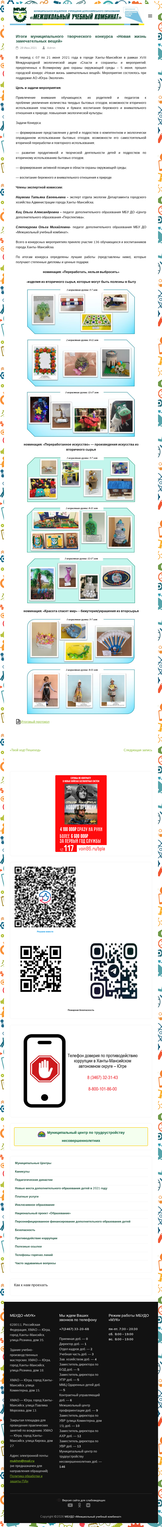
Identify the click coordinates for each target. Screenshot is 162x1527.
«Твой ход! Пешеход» (25, 750)
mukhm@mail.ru (22, 1461)
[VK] (88, 1506)
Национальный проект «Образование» (43, 1213)
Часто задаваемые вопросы (35, 1263)
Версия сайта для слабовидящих (83, 1500)
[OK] (79, 1506)
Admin (51, 48)
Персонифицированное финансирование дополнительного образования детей (72, 1221)
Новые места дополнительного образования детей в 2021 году (61, 1188)
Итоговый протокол (35, 722)
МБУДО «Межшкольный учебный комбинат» (93, 1516)
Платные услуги (27, 1196)
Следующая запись (138, 750)
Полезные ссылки (28, 1246)
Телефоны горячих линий (34, 1255)
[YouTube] (70, 1506)
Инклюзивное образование (35, 1205)
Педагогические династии (34, 1180)
